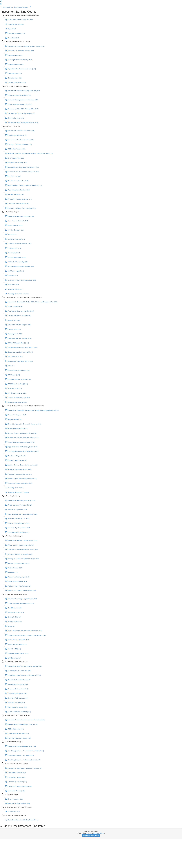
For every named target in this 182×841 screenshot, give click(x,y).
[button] (1, 2)
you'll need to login (98, 833)
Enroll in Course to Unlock (91, 836)
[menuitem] (1, 4)
